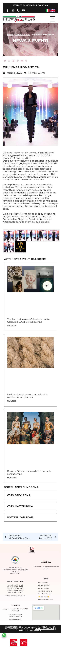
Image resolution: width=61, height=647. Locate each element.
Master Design (43, 588)
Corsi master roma (20, 506)
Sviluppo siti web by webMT (30, 630)
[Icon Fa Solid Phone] (18, 10)
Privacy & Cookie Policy (45, 629)
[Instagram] (13, 10)
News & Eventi (22, 34)
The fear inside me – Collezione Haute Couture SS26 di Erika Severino (28, 320)
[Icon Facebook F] (7, 10)
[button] (5, 61)
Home (10, 34)
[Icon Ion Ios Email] (23, 10)
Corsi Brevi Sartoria (45, 591)
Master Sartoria (43, 585)
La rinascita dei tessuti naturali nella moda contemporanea (27, 396)
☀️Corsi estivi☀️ (43, 597)
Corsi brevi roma (18, 495)
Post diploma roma (20, 517)
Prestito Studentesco (45, 599)
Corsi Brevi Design (44, 594)
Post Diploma (43, 582)
